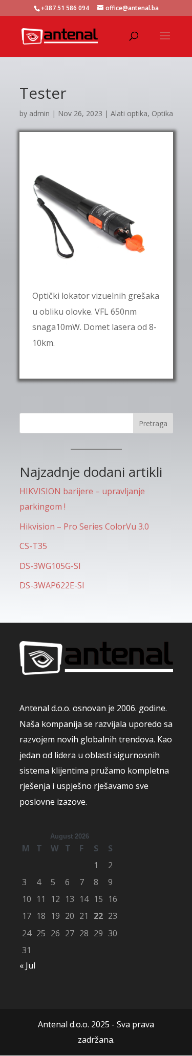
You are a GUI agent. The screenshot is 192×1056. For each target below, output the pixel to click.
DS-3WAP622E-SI (51, 585)
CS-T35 (33, 546)
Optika (162, 113)
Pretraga (153, 423)
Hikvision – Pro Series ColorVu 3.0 (84, 526)
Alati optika (129, 113)
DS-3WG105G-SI (50, 565)
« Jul (27, 965)
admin (39, 113)
